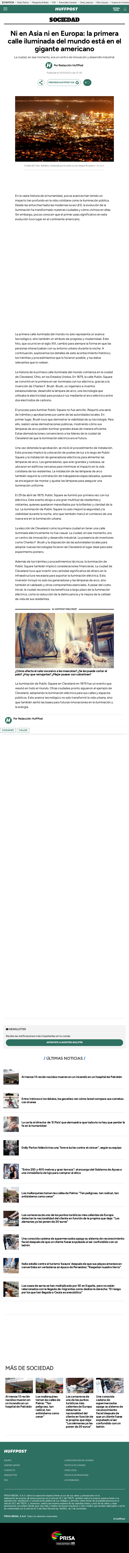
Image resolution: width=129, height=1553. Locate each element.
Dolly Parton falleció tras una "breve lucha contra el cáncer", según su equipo (71, 1147)
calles (23, 730)
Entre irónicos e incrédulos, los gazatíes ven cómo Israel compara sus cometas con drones (72, 1100)
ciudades (8, 730)
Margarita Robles (40, 2)
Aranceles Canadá (68, 2)
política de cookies (74, 1465)
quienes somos (12, 1465)
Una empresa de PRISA (64, 1535)
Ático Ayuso (102, 2)
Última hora (116, 9)
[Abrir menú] (5, 9)
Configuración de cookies (78, 1460)
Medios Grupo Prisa (65, 1544)
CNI (54, 2)
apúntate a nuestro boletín (65, 1042)
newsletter (10, 1475)
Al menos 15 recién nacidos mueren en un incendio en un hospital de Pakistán (72, 1077)
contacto (9, 1470)
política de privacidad (76, 1475)
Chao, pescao (86, 2)
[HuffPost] (15, 1450)
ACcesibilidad (71, 1480)
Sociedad (64, 20)
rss (6, 1480)
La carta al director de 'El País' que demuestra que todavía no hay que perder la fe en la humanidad (73, 1124)
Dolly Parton (23, 2)
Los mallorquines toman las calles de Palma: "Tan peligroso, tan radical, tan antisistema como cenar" (70, 1194)
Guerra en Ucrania (120, 2)
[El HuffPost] (66, 9)
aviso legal (70, 1470)
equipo (7, 1460)
